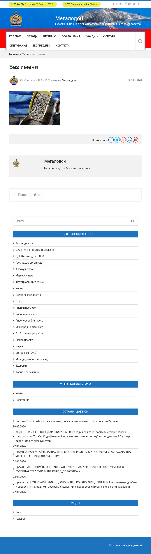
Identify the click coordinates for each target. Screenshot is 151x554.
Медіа (25, 54)
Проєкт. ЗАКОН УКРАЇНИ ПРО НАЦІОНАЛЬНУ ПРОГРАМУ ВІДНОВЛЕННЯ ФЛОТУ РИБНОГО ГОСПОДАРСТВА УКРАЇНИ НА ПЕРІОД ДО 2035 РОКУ (70, 469)
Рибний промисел (26, 307)
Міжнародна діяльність (30, 327)
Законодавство (25, 243)
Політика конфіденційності (125, 545)
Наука (19, 346)
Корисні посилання (27, 372)
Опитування (18, 45)
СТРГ (19, 301)
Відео (19, 512)
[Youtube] (129, 4)
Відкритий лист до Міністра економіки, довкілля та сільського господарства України (67, 421)
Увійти (20, 393)
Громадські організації (29, 262)
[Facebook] (125, 4)
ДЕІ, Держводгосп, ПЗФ (30, 256)
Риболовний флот (26, 314)
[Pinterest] (135, 140)
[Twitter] (134, 4)
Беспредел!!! (41, 45)
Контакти (63, 45)
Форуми (109, 36)
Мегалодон (69, 80)
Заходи (32, 36)
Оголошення (71, 36)
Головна (15, 36)
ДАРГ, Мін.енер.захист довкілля (35, 249)
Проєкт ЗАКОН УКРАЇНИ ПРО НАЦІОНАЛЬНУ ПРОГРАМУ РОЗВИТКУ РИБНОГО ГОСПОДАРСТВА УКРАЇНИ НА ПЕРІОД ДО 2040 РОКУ (73, 454)
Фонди (90, 36)
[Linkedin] (129, 140)
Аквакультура (24, 269)
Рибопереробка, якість (29, 320)
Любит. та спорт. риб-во (30, 333)
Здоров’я (21, 365)
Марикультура (24, 275)
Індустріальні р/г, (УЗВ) (30, 281)
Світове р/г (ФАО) (26, 352)
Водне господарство (28, 294)
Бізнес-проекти (25, 339)
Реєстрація (22, 399)
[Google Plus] (123, 140)
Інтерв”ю (49, 36)
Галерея (21, 518)
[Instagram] (138, 4)
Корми (20, 288)
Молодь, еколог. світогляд (32, 359)
